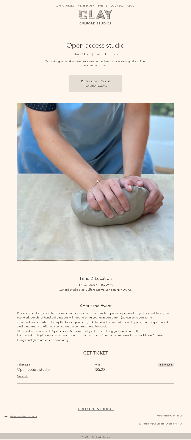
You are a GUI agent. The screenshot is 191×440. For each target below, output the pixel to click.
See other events (95, 86)
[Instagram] (6, 416)
